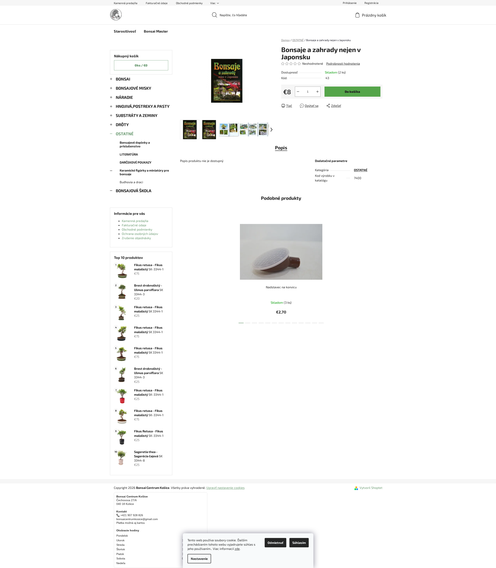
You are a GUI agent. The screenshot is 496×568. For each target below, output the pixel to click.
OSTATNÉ (125, 133)
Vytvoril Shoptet (371, 487)
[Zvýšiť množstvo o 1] (317, 91)
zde (237, 548)
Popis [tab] (281, 147)
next (328, 271)
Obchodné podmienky (189, 3)
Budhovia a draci (131, 182)
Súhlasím (299, 542)
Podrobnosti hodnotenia (343, 63)
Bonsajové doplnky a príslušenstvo (135, 144)
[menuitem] (125, 31)
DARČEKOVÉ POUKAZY (135, 162)
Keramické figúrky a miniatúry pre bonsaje (144, 172)
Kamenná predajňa (125, 3)
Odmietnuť (275, 542)
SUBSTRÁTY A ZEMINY (136, 115)
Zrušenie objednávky (136, 238)
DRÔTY (122, 124)
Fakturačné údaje (157, 3)
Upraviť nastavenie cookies (225, 487)
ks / (141, 65)
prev (234, 271)
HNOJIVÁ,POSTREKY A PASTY (143, 106)
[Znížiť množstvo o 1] (298, 91)
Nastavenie (199, 558)
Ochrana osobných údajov (140, 233)
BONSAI (123, 78)
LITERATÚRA (129, 154)
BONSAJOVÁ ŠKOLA (133, 190)
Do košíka (352, 91)
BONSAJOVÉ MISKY (133, 88)
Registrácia (371, 2)
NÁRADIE (124, 97)
